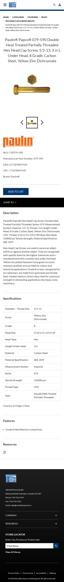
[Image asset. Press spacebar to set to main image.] (32, 122)
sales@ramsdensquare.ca (21, 505)
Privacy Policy (14, 573)
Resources (11, 523)
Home (6, 17)
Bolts (44, 17)
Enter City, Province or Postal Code (22, 539)
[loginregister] (59, 5)
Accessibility (41, 573)
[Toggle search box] (54, 4)
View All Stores (12, 552)
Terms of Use (28, 573)
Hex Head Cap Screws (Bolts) (19, 21)
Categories (18, 17)
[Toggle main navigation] (5, 5)
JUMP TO (8, 202)
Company (11, 515)
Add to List (16, 191)
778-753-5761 (15, 501)
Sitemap (52, 573)
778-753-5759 (17, 497)
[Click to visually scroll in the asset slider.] (22, 122)
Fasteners (33, 17)
